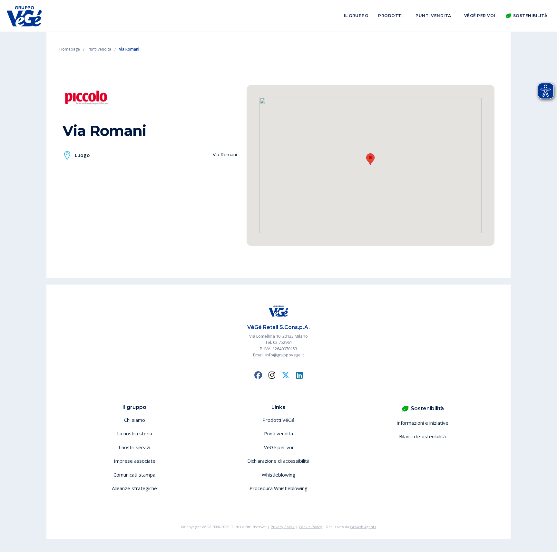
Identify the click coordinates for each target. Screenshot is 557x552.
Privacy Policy (283, 526)
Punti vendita (433, 15)
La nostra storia (134, 433)
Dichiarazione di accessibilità (278, 461)
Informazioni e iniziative (422, 423)
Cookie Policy (310, 526)
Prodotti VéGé (278, 420)
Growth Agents (363, 526)
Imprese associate (134, 461)
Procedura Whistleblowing (278, 488)
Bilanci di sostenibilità (422, 436)
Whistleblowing (278, 474)
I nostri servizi (134, 447)
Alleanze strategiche (134, 488)
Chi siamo (134, 420)
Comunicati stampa (134, 474)
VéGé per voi (479, 15)
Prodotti (390, 15)
